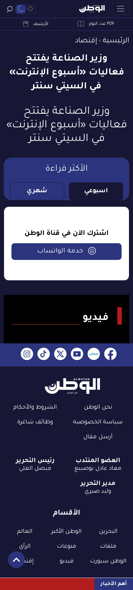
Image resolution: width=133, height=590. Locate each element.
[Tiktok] (43, 355)
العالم (24, 532)
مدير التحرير (97, 484)
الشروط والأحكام (35, 408)
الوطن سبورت (108, 561)
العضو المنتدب (97, 461)
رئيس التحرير (35, 461)
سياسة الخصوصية (98, 422)
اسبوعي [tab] (96, 191)
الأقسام (66, 513)
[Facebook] (110, 355)
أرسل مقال (98, 437)
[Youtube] (77, 355)
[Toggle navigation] (120, 8)
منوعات (66, 547)
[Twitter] (60, 355)
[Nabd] (94, 355)
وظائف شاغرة (35, 422)
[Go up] (13, 563)
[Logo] (92, 8)
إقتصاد (86, 41)
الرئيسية (116, 41)
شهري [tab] (37, 191)
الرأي (25, 547)
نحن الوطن (98, 408)
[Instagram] (27, 355)
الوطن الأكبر (66, 532)
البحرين (108, 532)
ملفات (108, 547)
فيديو (67, 561)
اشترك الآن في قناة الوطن (66, 234)
